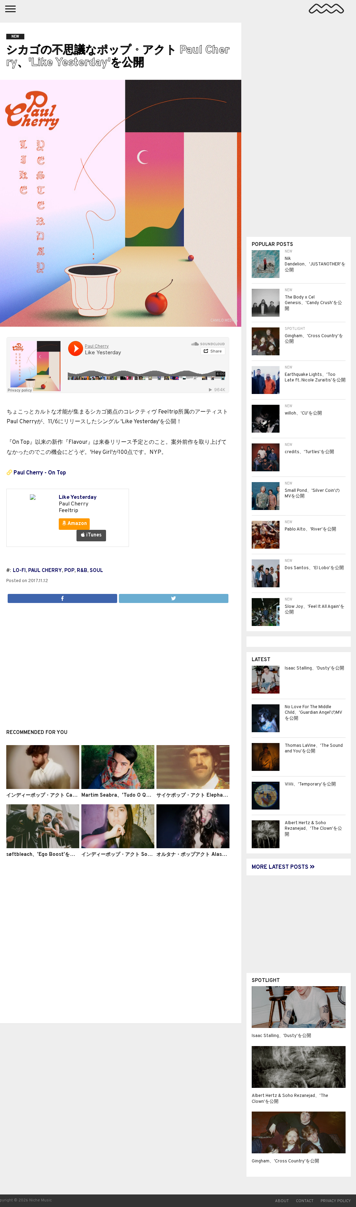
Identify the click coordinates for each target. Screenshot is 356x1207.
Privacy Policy (336, 1201)
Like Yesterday (78, 497)
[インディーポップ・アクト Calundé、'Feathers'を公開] (42, 787)
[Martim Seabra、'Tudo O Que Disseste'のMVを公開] (117, 787)
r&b (82, 570)
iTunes (93, 535)
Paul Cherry (45, 570)
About (282, 1201)
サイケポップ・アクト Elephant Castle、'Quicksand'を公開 (224, 795)
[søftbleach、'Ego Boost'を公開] (42, 846)
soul (96, 570)
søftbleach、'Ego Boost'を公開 (43, 854)
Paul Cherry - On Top (40, 473)
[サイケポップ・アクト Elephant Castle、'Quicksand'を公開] (192, 787)
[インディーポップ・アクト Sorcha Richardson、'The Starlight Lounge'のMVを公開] (117, 846)
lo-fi (19, 570)
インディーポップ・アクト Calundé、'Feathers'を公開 (67, 795)
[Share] (62, 596)
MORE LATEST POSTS (281, 867)
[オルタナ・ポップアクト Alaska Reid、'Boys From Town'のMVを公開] (192, 846)
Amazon (76, 523)
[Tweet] (173, 596)
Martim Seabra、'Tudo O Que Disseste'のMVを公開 (141, 795)
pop (69, 570)
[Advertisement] (117, 662)
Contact (305, 1201)
